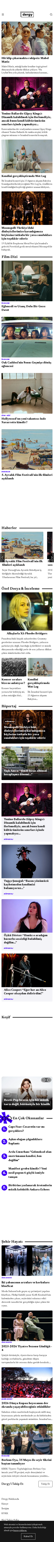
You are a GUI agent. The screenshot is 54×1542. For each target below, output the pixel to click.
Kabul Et (28, 1536)
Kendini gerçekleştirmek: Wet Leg (24, 176)
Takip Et (45, 1484)
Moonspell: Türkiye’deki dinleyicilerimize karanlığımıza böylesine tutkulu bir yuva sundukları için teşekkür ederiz (27, 233)
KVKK (5, 1513)
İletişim (5, 1508)
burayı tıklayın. (20, 1531)
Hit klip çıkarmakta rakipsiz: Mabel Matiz (25, 60)
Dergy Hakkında (10, 1499)
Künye (5, 1504)
